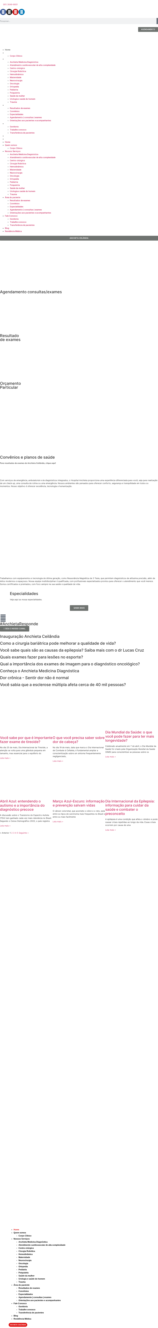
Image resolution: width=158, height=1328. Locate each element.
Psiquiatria (15, 93)
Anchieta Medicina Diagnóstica (24, 62)
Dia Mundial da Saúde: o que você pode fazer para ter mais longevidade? (129, 736)
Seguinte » (24, 833)
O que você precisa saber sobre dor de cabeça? (79, 740)
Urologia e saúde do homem (22, 99)
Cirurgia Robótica (18, 71)
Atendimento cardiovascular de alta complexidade (32, 65)
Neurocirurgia (16, 80)
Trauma (13, 102)
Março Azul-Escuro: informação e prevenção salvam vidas (79, 803)
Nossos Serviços (13, 59)
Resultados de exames (20, 108)
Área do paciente (13, 105)
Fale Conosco (11, 123)
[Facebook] (3, 12)
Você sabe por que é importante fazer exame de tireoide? (26, 740)
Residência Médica (13, 139)
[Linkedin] (22, 12)
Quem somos (11, 53)
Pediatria (14, 90)
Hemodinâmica (16, 74)
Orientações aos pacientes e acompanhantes (30, 120)
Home (7, 50)
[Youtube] (15, 12)
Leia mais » (5, 758)
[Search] (157, 21)
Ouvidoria (14, 127)
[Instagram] (9, 12)
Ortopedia (14, 87)
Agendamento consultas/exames (31, 291)
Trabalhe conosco (18, 130)
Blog (7, 136)
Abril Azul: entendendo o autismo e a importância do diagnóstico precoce (22, 805)
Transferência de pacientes (22, 133)
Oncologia (14, 83)
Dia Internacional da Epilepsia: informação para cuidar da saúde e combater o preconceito (130, 807)
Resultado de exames (10, 337)
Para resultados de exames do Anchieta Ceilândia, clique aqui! (28, 463)
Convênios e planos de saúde (27, 457)
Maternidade (15, 77)
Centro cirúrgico (17, 68)
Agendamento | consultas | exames (26, 117)
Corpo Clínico (16, 56)
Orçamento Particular (10, 385)
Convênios (15, 111)
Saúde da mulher (17, 96)
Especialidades (16, 114)
